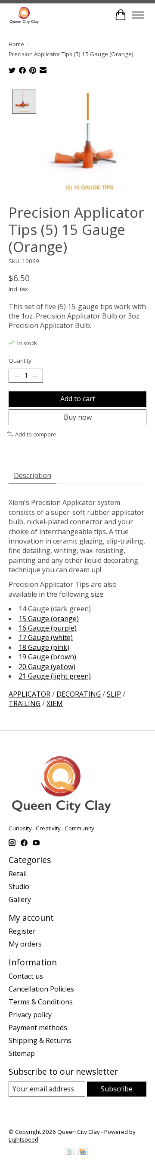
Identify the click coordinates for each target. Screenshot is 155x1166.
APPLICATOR (29, 694)
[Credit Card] (82, 1152)
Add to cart (77, 398)
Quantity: (21, 360)
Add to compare (35, 434)
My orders (25, 944)
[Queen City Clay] (24, 15)
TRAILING (24, 703)
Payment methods (38, 1027)
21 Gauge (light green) (55, 676)
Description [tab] (32, 475)
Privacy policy (30, 1014)
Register (22, 931)
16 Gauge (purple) (48, 628)
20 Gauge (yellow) (47, 666)
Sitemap (22, 1053)
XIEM (54, 703)
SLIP (114, 694)
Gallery (20, 899)
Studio (19, 886)
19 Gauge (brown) (47, 656)
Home (16, 44)
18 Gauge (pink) (44, 647)
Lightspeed (23, 1139)
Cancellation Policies (41, 989)
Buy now (78, 417)
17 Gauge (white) (46, 637)
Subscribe (117, 1089)
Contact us (26, 976)
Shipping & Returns (40, 1040)
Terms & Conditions (41, 1002)
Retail (18, 873)
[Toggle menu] (137, 15)
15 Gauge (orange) (49, 618)
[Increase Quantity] (34, 376)
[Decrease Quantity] (16, 376)
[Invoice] (69, 1152)
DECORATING (78, 694)
